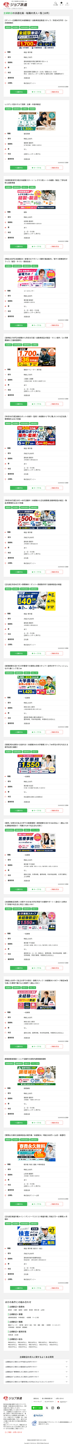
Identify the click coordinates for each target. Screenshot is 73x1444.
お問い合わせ (60, 1398)
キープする (37, 92)
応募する (19, 92)
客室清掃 (18, 1327)
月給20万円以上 (12, 1347)
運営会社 (36, 1398)
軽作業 (21, 1325)
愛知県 (10, 1310)
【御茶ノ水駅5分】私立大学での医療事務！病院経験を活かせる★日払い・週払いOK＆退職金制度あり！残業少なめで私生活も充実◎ (36, 824)
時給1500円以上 (12, 1344)
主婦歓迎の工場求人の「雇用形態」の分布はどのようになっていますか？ (29, 1382)
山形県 (42, 1310)
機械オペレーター (13, 1325)
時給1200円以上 (32, 1342)
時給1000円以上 (22, 1342)
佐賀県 (25, 1310)
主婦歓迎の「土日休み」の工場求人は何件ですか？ (22, 1377)
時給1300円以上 (42, 1342)
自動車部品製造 (12, 1317)
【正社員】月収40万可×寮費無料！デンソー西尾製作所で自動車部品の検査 (33, 584)
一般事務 (28, 1317)
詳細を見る (55, 92)
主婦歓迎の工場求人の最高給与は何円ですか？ (21, 1367)
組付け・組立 (28, 1325)
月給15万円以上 (43, 1344)
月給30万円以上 (22, 1347)
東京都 (31, 1310)
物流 (35, 1325)
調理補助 (24, 1327)
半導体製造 (21, 1317)
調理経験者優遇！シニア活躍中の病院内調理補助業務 (25, 1059)
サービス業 (35, 1317)
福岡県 (20, 1310)
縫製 (43, 1325)
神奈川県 (36, 1310)
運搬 (39, 1325)
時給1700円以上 (33, 1344)
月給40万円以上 (33, 1347)
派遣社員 (10, 1335)
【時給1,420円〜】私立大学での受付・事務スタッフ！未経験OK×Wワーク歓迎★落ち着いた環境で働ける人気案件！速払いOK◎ (36, 981)
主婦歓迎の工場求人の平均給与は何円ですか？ (21, 1362)
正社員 (16, 1335)
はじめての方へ (49, 1401)
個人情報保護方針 (47, 1398)
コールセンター (56, 1325)
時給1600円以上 (22, 1344)
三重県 (15, 1310)
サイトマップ (38, 1401)
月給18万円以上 (53, 1344)
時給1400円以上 (53, 1342)
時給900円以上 (12, 1342)
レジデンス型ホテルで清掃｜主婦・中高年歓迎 (23, 104)
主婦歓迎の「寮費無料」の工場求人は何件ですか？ (22, 1372)
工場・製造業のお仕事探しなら (19, 1)
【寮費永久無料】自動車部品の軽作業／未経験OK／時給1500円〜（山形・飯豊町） (35, 1135)
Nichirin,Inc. (33, 1443)
